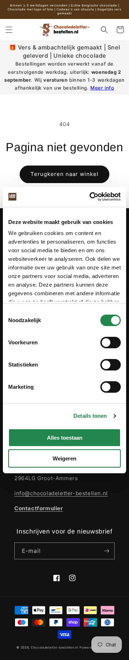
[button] (9, 30)
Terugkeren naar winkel (64, 174)
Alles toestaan (64, 438)
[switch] (110, 342)
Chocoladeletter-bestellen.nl (54, 647)
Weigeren (64, 458)
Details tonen (90, 416)
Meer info (102, 88)
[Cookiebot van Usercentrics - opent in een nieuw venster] (91, 196)
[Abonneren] (106, 550)
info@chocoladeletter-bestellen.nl (61, 493)
